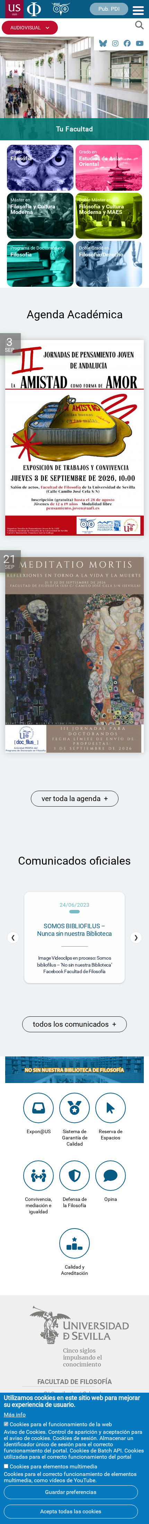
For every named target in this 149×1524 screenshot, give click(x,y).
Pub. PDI (109, 9)
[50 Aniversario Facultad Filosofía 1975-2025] (60, 10)
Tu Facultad (74, 129)
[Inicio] (34, 10)
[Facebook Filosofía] (127, 43)
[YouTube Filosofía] (140, 43)
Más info (15, 1415)
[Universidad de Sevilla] (79, 1342)
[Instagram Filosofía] (115, 43)
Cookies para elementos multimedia (53, 1466)
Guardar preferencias (70, 1492)
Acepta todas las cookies (70, 1511)
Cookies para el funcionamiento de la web (61, 1424)
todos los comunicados (74, 1024)
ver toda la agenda (75, 798)
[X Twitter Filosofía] (103, 43)
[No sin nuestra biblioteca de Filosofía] (74, 1081)
